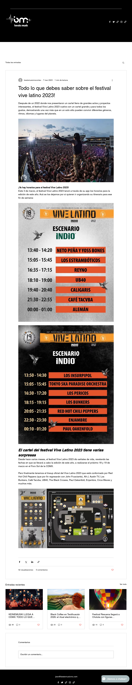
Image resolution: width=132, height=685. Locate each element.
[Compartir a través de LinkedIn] (32, 562)
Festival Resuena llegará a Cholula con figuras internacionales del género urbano (106, 615)
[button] (123, 63)
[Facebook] (110, 22)
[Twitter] (113, 22)
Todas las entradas (13, 62)
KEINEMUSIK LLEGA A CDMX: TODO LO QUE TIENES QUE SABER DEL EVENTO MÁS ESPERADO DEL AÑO (23, 615)
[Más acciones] (112, 80)
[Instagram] (121, 22)
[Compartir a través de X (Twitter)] (26, 562)
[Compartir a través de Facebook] (19, 562)
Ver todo (123, 584)
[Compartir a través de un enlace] (38, 562)
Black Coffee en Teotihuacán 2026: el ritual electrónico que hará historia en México (66, 615)
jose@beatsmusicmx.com (66, 676)
